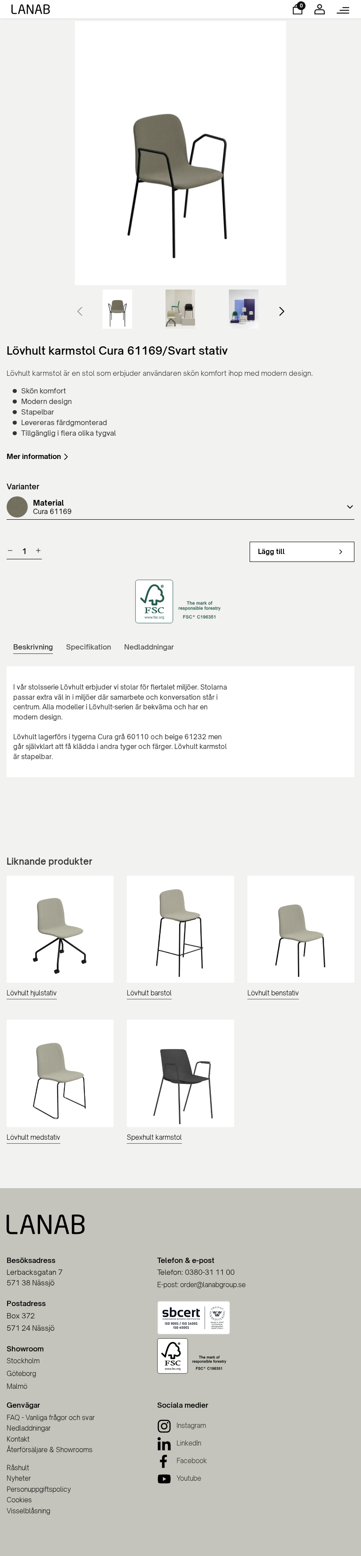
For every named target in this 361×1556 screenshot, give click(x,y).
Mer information (34, 456)
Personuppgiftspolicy (39, 1489)
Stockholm (23, 1361)
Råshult (18, 1468)
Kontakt (18, 1439)
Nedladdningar (29, 1428)
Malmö (17, 1386)
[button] (281, 311)
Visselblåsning (28, 1511)
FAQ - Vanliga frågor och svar (51, 1417)
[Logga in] (319, 12)
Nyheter (19, 1478)
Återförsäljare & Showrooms (49, 1450)
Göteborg (21, 1373)
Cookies (19, 1500)
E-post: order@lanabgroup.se (201, 1285)
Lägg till (271, 551)
